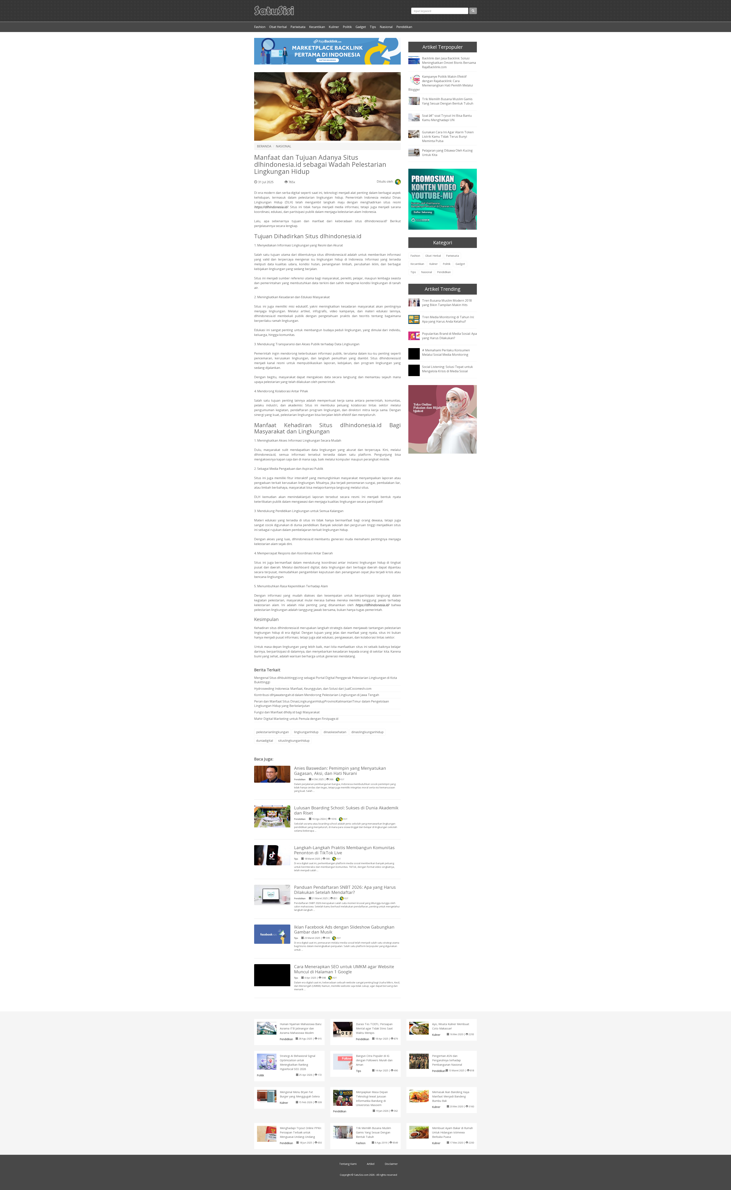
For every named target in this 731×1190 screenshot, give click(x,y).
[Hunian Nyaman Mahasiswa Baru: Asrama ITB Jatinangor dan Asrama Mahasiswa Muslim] (270, 1028)
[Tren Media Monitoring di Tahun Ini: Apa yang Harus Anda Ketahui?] (416, 319)
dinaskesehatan (335, 732)
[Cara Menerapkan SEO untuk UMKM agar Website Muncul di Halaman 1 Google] (272, 982)
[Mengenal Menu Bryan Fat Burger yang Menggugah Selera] (270, 1096)
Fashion (259, 27)
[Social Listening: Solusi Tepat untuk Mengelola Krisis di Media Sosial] (416, 373)
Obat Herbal (278, 27)
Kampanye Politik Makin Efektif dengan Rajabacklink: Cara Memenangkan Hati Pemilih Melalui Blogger (440, 83)
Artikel (370, 1164)
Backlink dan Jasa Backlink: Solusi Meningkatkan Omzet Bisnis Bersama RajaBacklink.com (449, 62)
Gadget (361, 27)
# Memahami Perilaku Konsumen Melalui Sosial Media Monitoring (446, 352)
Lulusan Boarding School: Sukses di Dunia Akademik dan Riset (346, 810)
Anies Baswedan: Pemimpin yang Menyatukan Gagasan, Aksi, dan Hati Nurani (340, 770)
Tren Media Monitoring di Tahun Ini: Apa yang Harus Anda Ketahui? (448, 319)
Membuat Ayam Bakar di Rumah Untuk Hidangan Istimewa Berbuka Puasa (452, 1132)
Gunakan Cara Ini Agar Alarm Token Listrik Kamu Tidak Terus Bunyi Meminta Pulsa (448, 136)
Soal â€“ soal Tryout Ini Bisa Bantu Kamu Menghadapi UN (447, 117)
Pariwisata (297, 27)
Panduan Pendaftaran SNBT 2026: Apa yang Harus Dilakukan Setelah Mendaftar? (345, 889)
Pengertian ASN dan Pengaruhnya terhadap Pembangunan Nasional (447, 1060)
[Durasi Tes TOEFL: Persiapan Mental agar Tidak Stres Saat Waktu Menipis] (346, 1029)
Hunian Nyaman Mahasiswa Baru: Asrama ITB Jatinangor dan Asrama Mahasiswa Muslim (301, 1028)
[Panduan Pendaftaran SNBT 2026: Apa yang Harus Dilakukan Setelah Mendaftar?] (272, 895)
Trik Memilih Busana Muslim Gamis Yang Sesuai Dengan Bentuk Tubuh (447, 101)
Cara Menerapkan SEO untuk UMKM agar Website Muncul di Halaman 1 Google (344, 969)
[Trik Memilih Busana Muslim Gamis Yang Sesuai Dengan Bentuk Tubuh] (416, 101)
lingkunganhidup (306, 732)
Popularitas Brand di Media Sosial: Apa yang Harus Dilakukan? (449, 336)
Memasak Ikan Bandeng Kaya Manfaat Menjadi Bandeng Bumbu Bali (450, 1096)
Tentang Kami (348, 1164)
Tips (373, 27)
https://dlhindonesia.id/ (271, 207)
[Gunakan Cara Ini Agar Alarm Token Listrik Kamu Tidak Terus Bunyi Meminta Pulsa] (416, 134)
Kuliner (334, 27)
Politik (347, 27)
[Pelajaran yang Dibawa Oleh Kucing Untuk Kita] (416, 152)
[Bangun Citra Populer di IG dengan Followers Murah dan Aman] (346, 1062)
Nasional (386, 27)
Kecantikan (317, 27)
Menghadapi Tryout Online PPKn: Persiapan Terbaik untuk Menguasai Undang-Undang (301, 1132)
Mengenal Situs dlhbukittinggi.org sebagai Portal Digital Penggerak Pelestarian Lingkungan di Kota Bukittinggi (325, 680)
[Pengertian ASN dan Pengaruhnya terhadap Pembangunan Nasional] (423, 1061)
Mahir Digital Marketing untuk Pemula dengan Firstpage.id (296, 719)
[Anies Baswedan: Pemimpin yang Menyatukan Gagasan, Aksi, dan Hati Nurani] (272, 774)
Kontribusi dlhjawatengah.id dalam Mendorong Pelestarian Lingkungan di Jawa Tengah (316, 695)
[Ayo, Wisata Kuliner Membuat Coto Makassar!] (423, 1028)
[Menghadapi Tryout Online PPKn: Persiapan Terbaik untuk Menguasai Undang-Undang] (270, 1134)
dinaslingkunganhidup (367, 732)
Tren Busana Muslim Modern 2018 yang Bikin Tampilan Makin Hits (447, 302)
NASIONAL (283, 146)
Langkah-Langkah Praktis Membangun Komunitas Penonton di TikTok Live (344, 850)
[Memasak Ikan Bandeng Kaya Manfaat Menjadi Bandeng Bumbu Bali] (423, 1096)
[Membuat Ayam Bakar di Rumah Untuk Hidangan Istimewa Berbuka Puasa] (423, 1132)
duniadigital (264, 740)
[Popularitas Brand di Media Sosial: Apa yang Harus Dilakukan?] (416, 335)
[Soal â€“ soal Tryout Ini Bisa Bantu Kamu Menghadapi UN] (416, 117)
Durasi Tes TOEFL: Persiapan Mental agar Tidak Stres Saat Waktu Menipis (374, 1028)
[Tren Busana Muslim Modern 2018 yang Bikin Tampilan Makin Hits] (416, 302)
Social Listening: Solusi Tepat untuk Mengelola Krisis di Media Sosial (447, 369)
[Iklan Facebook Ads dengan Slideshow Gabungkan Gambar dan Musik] (272, 934)
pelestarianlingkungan (272, 732)
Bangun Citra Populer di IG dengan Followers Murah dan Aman (374, 1060)
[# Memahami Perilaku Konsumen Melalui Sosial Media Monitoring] (416, 356)
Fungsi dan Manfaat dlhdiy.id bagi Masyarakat (287, 712)
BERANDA (264, 146)
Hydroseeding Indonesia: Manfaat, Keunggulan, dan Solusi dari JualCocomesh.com (312, 689)
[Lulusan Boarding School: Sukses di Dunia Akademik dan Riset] (272, 817)
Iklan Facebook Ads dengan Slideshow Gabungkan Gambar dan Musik (344, 929)
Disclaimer (391, 1164)
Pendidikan (404, 27)
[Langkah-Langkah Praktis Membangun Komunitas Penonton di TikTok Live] (272, 855)
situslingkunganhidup (294, 740)
